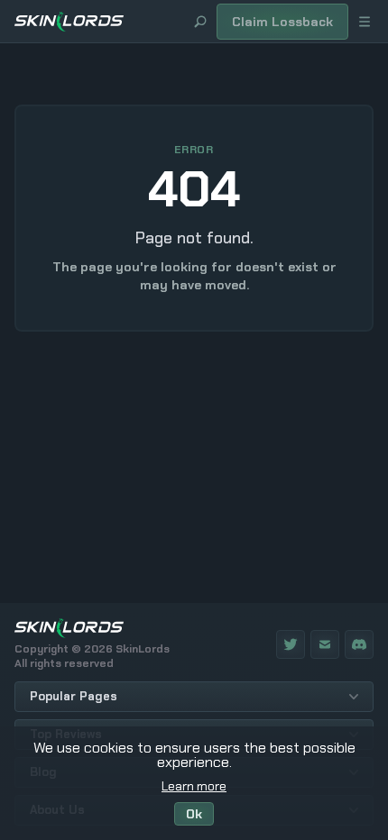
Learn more (194, 786)
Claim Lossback (282, 22)
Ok (194, 814)
